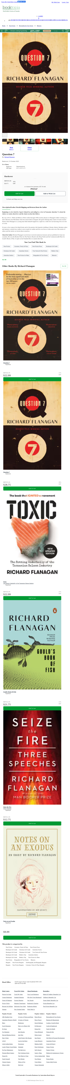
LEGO (4, 1041)
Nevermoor (21, 1044)
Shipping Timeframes (19, 1003)
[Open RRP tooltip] (12, 181)
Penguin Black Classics (8, 1053)
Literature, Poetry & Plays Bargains (35, 965)
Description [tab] (6, 207)
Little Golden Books (7, 1044)
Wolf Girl (20, 1065)
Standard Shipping (19, 997)
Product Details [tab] (15, 207)
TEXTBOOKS (19, 20)
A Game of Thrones (23, 1020)
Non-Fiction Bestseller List (50, 1006)
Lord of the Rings (22, 1041)
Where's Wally (6, 1065)
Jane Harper (38, 1038)
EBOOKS (26, 20)
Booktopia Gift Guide (11, 950)
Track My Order (5, 2)
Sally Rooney (38, 1050)
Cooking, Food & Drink (52, 1023)
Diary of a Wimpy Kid (24, 1026)
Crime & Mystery (50, 1044)
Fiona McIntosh (39, 1032)
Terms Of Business (7, 1000)
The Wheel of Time (23, 1056)
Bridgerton (21, 1023)
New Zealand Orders (19, 1009)
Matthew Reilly (39, 1044)
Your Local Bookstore (33, 994)
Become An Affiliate (7, 1006)
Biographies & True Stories (21, 960)
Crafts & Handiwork (51, 1026)
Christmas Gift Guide (24, 950)
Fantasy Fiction (50, 1050)
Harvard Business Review (8, 1035)
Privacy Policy (6, 1003)
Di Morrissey (38, 1026)
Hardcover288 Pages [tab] (9, 167)
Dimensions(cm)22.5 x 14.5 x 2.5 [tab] (20, 167)
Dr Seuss (4, 1029)
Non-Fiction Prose (35, 947)
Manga (48, 1056)
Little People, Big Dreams (25, 1038)
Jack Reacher (21, 1032)
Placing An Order (6, 994)
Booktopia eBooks (32, 1006)
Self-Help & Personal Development (55, 1038)
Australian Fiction (51, 1041)
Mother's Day (22, 955)
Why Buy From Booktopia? (34, 997)
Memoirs (33, 960)
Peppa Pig (4, 1056)
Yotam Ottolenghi (39, 1065)
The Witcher (21, 1059)
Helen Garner (38, 1035)
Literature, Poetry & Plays (21, 947)
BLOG (66, 20)
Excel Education (6, 1026)
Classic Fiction (50, 1047)
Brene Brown (38, 1017)
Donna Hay (37, 1029)
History (48, 1035)
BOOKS (13, 20)
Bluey (3, 1023)
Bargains (8, 962)
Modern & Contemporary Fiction (54, 1053)
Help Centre (14, 2)
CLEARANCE (60, 20)
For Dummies (5, 1032)
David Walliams (39, 1023)
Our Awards (30, 1000)
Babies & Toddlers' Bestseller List (52, 994)
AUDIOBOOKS (33, 20)
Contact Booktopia (7, 997)
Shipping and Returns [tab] (28, 207)
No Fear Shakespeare (7, 1050)
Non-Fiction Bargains (18, 962)
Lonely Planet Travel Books (9, 1047)
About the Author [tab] (41, 207)
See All (4, 259)
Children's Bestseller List (49, 997)
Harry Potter (5, 1038)
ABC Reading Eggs (7, 1017)
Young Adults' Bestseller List (50, 1000)
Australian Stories (37, 950)
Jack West (20, 1035)
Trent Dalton (38, 1062)
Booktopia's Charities (32, 1003)
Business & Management (52, 1020)
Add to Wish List (49, 194)
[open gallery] (4, 135)
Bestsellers (46, 991)
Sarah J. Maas (38, 1053)
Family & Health (50, 1029)
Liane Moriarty (38, 1041)
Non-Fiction (9, 947)
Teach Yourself (6, 1059)
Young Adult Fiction (51, 1062)
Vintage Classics (6, 1062)
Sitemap (4, 1009)
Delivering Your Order (20, 1006)
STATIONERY (48, 20)
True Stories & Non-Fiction (39, 952)
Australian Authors (33, 955)
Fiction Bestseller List (48, 1003)
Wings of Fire (21, 1062)
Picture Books (50, 1059)
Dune (19, 1029)
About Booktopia (32, 991)
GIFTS (54, 20)
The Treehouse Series (23, 1053)
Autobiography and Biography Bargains (36, 962)
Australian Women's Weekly (9, 1020)
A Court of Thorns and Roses (25, 1017)
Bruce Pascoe (38, 1020)
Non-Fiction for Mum (34, 957)
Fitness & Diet (50, 1032)
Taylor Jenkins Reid (40, 1056)
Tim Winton (38, 1059)
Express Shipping (18, 1000)
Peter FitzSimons (39, 1047)
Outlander (20, 1047)
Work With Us (31, 1009)
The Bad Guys (22, 1050)
